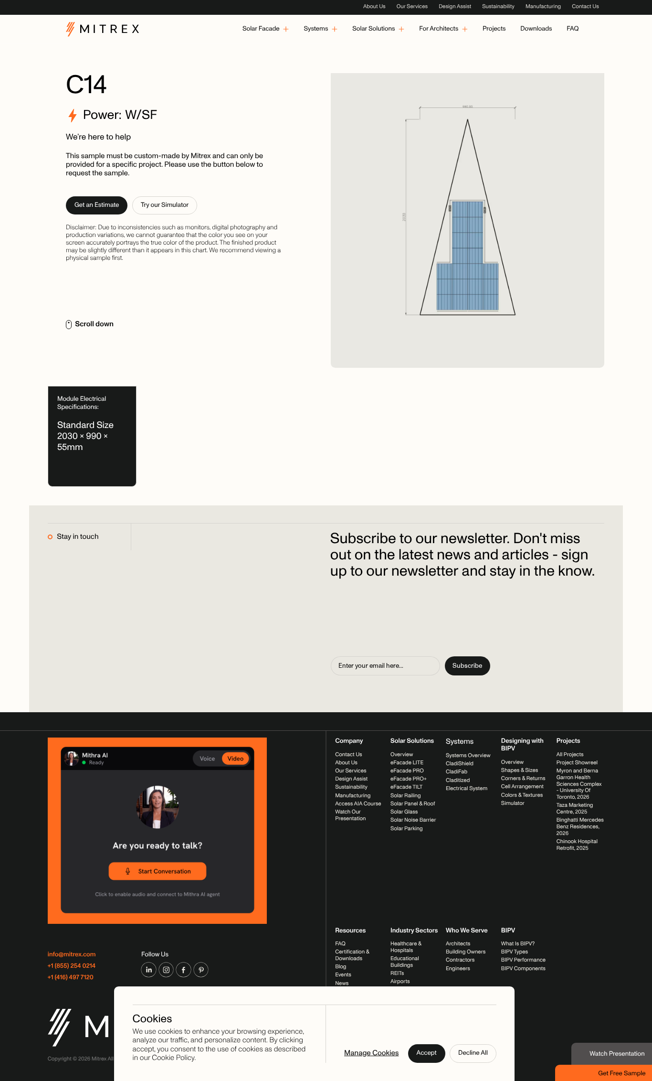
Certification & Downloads (352, 955)
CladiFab (456, 772)
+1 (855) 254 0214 (72, 966)
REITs (397, 973)
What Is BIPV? (518, 944)
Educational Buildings (404, 962)
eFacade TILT (406, 788)
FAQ (340, 944)
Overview (401, 755)
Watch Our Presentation (350, 815)
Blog (340, 967)
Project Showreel (577, 763)
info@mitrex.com (72, 955)
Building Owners (465, 952)
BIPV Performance (523, 960)
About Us (374, 7)
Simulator (513, 803)
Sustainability (498, 7)
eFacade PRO (407, 771)
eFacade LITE (406, 763)
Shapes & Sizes (519, 770)
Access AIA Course (358, 804)
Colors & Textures (522, 795)
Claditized (458, 780)
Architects (458, 944)
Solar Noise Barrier (413, 820)
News (341, 983)
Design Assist (455, 7)
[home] (102, 29)
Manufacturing (543, 7)
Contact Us (585, 7)
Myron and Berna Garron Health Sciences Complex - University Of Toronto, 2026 (579, 784)
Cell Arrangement (522, 787)
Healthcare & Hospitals (405, 947)
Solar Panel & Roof (412, 804)
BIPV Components (523, 969)
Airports (400, 981)
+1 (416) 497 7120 (71, 978)
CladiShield (459, 764)
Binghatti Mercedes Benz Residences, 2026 (580, 827)
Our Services (412, 7)
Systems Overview (468, 756)
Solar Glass (404, 812)
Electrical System (466, 788)
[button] (265, 29)
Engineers (458, 969)
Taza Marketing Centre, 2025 (575, 809)
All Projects (570, 755)
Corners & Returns (523, 778)
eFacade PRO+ (408, 779)
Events (343, 975)
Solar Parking (406, 829)
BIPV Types (514, 952)
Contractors (460, 960)
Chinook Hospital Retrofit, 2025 (577, 845)
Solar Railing (405, 796)
